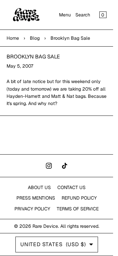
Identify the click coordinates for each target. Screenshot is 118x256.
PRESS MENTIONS (35, 198)
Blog (35, 38)
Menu (65, 15)
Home (13, 38)
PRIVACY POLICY (32, 209)
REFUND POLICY (79, 198)
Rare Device (45, 226)
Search (82, 15)
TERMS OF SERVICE (78, 209)
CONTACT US (71, 187)
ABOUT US (39, 187)
